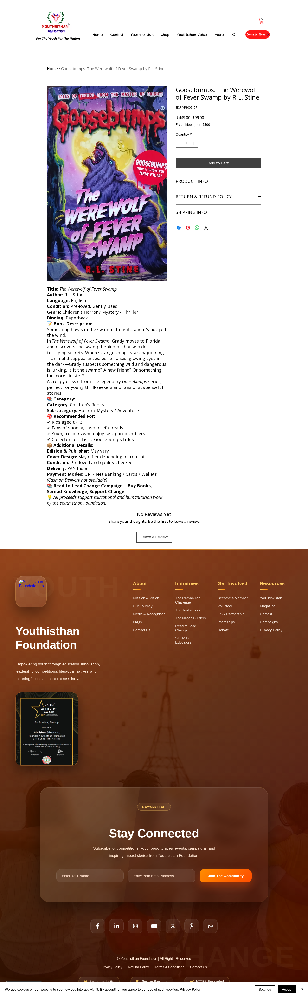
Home (52, 68)
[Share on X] (206, 228)
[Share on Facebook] (179, 228)
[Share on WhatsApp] (197, 228)
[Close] (302, 989)
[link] (261, 21)
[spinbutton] (186, 143)
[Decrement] (179, 143)
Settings (265, 989)
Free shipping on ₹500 (193, 124)
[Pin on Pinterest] (188, 228)
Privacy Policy (190, 989)
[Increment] (194, 143)
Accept (287, 989)
